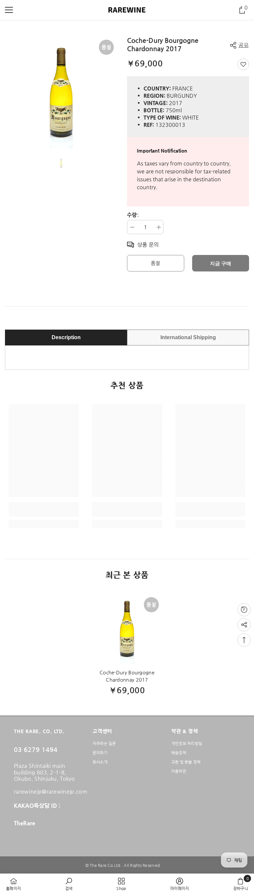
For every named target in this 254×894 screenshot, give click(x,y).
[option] (61, 92)
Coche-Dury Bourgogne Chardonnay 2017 (127, 675)
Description (66, 337)
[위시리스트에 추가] (243, 64)
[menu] (9, 10)
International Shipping (188, 337)
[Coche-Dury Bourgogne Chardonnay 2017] (127, 629)
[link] (44, 509)
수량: (133, 215)
